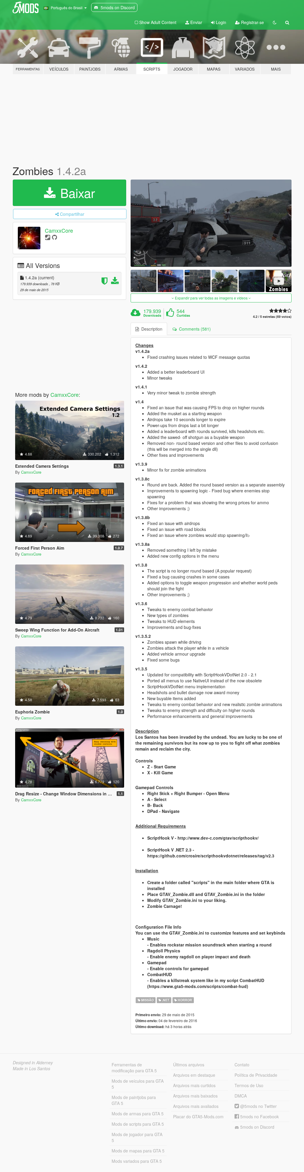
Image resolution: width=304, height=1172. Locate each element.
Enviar (195, 22)
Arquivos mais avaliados (195, 1106)
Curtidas (183, 315)
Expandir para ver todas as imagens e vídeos (211, 297)
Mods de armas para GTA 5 (138, 1114)
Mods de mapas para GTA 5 (138, 1151)
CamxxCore (59, 230)
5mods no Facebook (259, 1116)
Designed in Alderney (33, 1062)
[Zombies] (211, 223)
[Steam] (47, 237)
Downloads (152, 315)
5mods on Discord (256, 1127)
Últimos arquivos (188, 1065)
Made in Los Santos (31, 1068)
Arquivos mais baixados (195, 1096)
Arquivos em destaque (194, 1075)
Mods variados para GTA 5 (137, 1161)
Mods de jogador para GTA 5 (137, 1137)
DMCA (241, 1096)
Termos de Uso (249, 1085)
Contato (242, 1065)
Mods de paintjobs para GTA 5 (134, 1100)
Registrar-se (252, 22)
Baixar (76, 193)
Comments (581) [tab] (194, 329)
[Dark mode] (274, 22)
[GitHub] (54, 237)
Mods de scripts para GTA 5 (138, 1124)
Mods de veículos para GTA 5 (138, 1084)
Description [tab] (150, 329)
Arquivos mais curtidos (194, 1085)
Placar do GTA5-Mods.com (198, 1116)
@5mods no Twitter (258, 1106)
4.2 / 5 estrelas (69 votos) (272, 316)
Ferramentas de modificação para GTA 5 (134, 1067)
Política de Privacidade (256, 1075)
